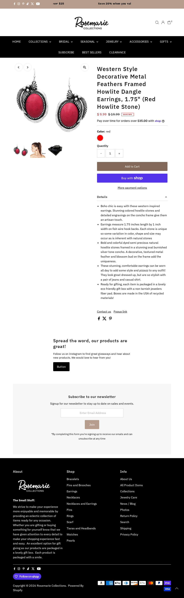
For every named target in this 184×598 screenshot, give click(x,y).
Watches (72, 534)
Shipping (125, 528)
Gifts (164, 41)
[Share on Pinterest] (110, 319)
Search (124, 522)
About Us (126, 479)
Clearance (117, 52)
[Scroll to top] (176, 588)
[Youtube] (38, 4)
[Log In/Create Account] (163, 22)
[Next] (127, 4)
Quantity (102, 146)
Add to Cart (132, 166)
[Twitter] (32, 4)
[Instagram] (19, 4)
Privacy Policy (129, 534)
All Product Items (131, 485)
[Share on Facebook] (99, 319)
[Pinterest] (23, 4)
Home (16, 41)
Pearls (71, 540)
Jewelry (112, 41)
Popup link (120, 311)
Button (61, 366)
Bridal (64, 41)
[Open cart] (169, 22)
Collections (39, 41)
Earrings (72, 491)
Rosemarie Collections (51, 585)
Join (92, 424)
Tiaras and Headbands (81, 528)
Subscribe (66, 52)
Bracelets (73, 479)
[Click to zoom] (85, 67)
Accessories (140, 41)
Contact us (104, 311)
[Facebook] (14, 4)
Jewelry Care (128, 497)
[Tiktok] (27, 4)
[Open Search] (157, 22)
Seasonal (88, 41)
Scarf (70, 522)
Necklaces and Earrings (82, 503)
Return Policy (128, 516)
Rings (70, 516)
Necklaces (73, 497)
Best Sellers (92, 52)
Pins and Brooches (79, 485)
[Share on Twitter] (104, 319)
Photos (124, 510)
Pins (69, 510)
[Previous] (57, 4)
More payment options (132, 187)
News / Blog (127, 503)
